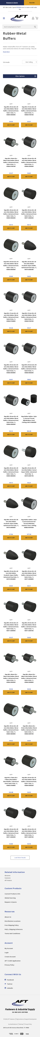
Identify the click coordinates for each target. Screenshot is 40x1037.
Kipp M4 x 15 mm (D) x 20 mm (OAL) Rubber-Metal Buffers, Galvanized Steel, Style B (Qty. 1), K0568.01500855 (11, 317)
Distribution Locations (12, 921)
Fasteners (8, 878)
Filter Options (20, 76)
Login (6, 952)
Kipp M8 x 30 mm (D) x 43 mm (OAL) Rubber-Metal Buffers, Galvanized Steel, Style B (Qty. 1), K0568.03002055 (11, 420)
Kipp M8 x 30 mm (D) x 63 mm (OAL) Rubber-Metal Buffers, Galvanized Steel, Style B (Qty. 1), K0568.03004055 (11, 369)
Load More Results (20, 857)
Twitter (9, 984)
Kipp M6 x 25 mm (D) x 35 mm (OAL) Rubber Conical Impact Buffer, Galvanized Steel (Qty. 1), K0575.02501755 (29, 472)
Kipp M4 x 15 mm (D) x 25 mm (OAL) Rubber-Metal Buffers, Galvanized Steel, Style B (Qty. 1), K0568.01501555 (29, 111)
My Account (9, 948)
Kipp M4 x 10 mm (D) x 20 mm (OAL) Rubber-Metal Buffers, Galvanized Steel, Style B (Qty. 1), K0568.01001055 (29, 317)
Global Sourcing (10, 898)
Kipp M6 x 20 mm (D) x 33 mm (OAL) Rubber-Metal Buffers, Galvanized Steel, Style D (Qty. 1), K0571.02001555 (29, 833)
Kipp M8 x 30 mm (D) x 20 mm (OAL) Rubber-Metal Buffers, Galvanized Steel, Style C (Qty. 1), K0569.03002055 (11, 214)
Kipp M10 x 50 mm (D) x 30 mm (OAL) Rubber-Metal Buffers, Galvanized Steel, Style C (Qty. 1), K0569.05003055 (11, 265)
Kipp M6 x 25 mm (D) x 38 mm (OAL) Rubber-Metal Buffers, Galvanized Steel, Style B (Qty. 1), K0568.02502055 (29, 162)
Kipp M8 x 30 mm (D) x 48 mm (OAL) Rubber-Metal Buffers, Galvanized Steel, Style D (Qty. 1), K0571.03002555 (29, 214)
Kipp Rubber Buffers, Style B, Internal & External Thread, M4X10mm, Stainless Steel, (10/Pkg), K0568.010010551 (29, 523)
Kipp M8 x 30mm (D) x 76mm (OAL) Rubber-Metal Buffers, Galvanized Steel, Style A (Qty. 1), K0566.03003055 (11, 678)
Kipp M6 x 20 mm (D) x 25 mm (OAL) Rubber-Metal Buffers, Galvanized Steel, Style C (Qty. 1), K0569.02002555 (29, 781)
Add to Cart (11, 125)
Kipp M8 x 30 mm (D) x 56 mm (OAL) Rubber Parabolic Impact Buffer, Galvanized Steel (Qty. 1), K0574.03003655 (11, 523)
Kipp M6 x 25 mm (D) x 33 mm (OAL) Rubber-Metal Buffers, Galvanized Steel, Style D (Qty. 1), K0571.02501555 (29, 626)
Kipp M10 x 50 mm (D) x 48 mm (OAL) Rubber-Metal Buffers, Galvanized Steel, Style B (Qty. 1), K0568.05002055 (29, 369)
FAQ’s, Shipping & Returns (14, 929)
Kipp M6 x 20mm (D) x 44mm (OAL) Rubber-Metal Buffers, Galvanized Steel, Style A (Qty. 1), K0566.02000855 (29, 678)
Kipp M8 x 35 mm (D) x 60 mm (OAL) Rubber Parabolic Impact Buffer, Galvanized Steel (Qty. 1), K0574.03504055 (11, 575)
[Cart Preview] (37, 18)
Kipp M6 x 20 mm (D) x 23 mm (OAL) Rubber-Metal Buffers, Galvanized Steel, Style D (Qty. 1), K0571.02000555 (11, 626)
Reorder (32, 3)
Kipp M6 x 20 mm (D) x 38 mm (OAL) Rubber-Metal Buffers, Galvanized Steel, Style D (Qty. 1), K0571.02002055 (11, 833)
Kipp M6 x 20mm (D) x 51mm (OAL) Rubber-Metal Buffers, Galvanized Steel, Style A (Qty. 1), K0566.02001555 (29, 730)
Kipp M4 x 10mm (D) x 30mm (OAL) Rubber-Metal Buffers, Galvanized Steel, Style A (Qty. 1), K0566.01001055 (11, 162)
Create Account (10, 957)
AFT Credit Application (12, 961)
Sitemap (21, 1024)
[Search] (35, 27)
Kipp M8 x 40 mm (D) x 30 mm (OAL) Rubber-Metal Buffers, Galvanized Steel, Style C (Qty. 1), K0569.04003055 (11, 472)
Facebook (10, 980)
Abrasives (7, 875)
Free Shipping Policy (12, 925)
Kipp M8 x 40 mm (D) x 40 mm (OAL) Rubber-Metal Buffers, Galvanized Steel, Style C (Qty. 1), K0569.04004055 (11, 730)
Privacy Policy (9, 965)
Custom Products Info (12, 894)
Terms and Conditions (12, 933)
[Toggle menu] (5, 18)
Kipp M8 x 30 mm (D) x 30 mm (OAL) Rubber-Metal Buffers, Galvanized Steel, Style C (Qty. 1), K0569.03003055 (11, 111)
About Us (8, 917)
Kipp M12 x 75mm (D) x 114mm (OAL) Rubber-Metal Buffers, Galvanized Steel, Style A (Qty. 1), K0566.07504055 (11, 781)
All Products (8, 880)
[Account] (33, 18)
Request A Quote (12, 3)
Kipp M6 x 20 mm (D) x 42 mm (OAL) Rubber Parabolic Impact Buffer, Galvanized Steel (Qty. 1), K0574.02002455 (28, 265)
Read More (6, 52)
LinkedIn (10, 988)
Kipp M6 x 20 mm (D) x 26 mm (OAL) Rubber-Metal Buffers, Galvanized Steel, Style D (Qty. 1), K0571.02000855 (29, 575)
